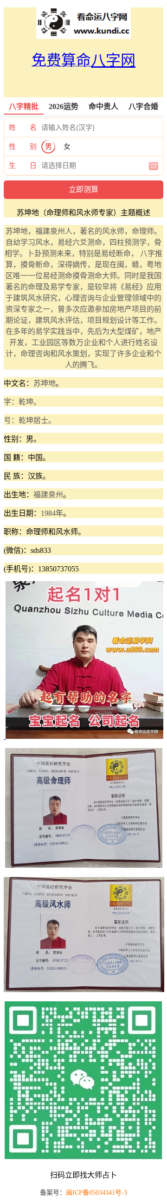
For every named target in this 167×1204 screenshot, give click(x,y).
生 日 (23, 165)
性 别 (23, 146)
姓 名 (23, 127)
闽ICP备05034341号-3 (96, 1192)
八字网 (113, 60)
